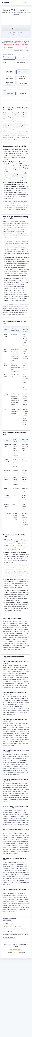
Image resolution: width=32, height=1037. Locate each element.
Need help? (27, 50)
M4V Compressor (7, 920)
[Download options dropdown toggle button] (28, 29)
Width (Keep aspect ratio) (22, 77)
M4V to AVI (25, 308)
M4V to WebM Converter (21, 929)
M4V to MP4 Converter (8, 929)
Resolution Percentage (9, 71)
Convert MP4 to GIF (7, 931)
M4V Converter (16, 926)
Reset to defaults (18, 50)
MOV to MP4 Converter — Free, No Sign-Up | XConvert (15, 934)
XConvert (5, 3)
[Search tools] (25, 2)
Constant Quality (22, 58)
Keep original (22, 72)
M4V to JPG (23, 643)
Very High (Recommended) (20, 62)
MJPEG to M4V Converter (9, 937)
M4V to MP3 (17, 550)
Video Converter (7, 926)
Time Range (22, 93)
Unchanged (9, 93)
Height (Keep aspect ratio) (9, 83)
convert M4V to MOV (15, 308)
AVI (22, 712)
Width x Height (22, 83)
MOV (17, 712)
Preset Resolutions (9, 77)
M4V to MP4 (23, 637)
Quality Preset (9, 58)
